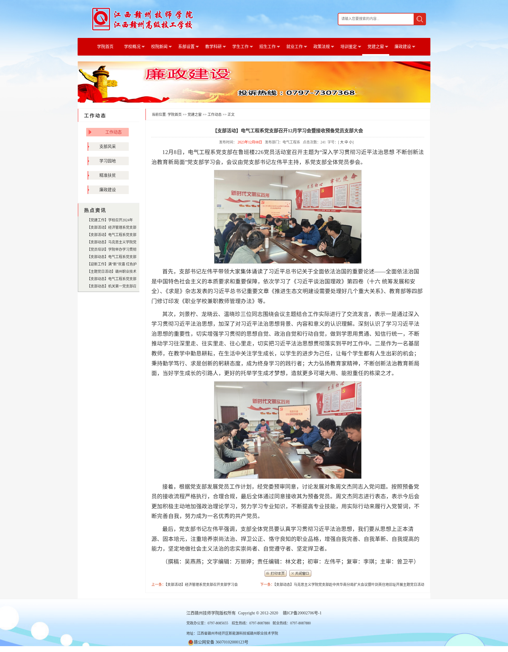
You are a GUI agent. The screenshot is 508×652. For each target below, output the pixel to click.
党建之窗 (375, 46)
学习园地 (107, 161)
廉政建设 (403, 46)
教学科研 (213, 46)
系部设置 (186, 46)
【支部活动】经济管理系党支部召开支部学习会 (202, 585)
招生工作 (267, 46)
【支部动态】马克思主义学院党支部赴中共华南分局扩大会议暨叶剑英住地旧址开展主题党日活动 (349, 585)
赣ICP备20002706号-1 (302, 613)
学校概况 (132, 46)
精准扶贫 (107, 175)
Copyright (246, 613)
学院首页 (105, 46)
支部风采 (107, 146)
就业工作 (294, 46)
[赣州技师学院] (142, 19)
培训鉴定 (348, 46)
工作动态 (113, 132)
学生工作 (240, 46)
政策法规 (321, 46)
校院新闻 (159, 46)
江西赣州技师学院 (202, 613)
